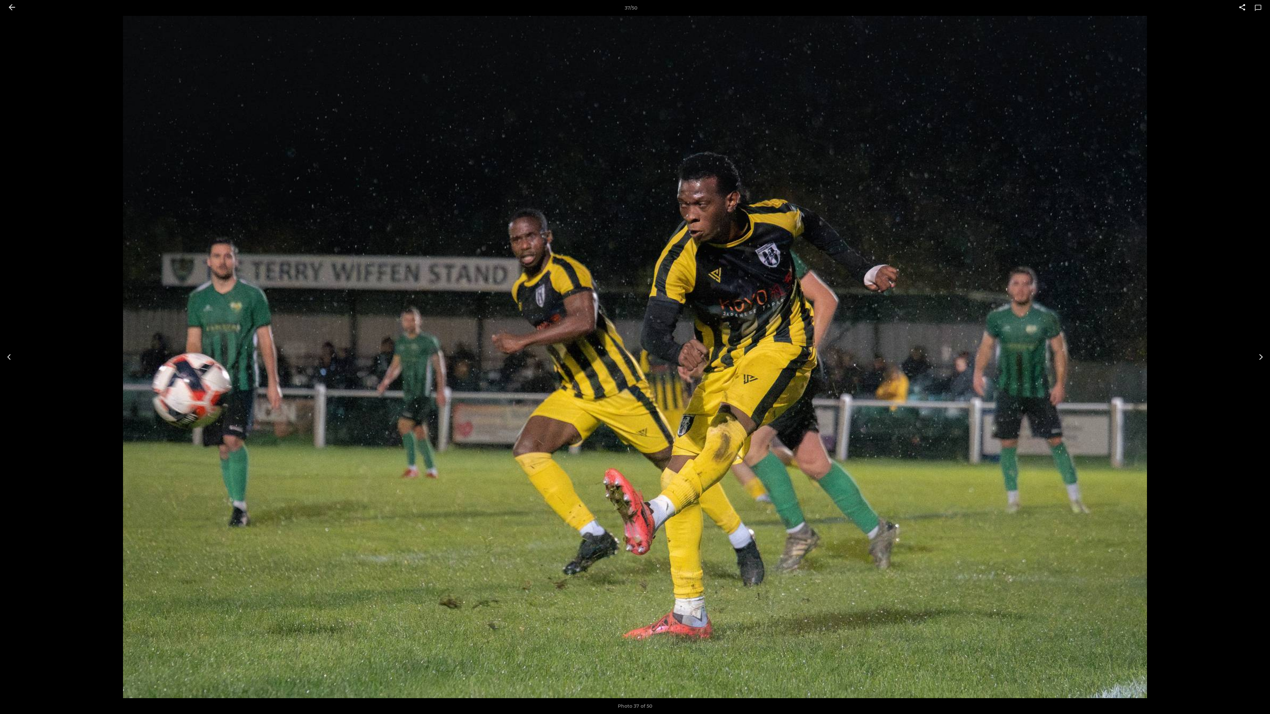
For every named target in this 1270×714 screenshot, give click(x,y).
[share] (1242, 8)
